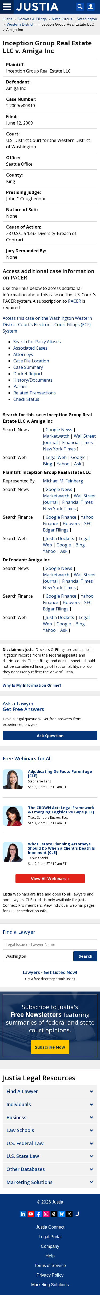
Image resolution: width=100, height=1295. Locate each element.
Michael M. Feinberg (63, 481)
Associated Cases (30, 348)
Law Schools (20, 1130)
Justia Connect (50, 1227)
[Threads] (54, 1214)
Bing (47, 464)
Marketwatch (56, 436)
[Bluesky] (61, 1214)
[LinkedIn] (23, 1214)
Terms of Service (50, 1265)
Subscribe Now (50, 1047)
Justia (57, 1202)
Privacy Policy (50, 1275)
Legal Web (56, 457)
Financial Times (77, 442)
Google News (59, 430)
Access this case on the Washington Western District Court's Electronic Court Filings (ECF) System (47, 324)
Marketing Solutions (29, 1182)
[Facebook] (38, 1214)
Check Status (26, 399)
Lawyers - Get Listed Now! (50, 972)
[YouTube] (30, 1214)
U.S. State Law (22, 1156)
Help (50, 1256)
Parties (20, 386)
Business (16, 1117)
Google (78, 457)
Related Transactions (34, 393)
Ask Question (50, 735)
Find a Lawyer (19, 932)
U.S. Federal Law (24, 1143)
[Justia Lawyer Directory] (77, 1214)
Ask (77, 464)
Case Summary (28, 367)
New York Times (59, 449)
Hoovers (71, 523)
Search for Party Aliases (37, 342)
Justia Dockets (60, 538)
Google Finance (61, 517)
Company (50, 1246)
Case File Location (31, 361)
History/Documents (33, 380)
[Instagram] (46, 1214)
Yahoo (63, 464)
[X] (69, 1214)
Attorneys (23, 354)
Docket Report (27, 374)
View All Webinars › (50, 878)
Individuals (18, 1104)
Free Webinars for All (27, 759)
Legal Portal (50, 1236)
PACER (74, 301)
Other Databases (25, 1169)
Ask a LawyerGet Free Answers (23, 706)
